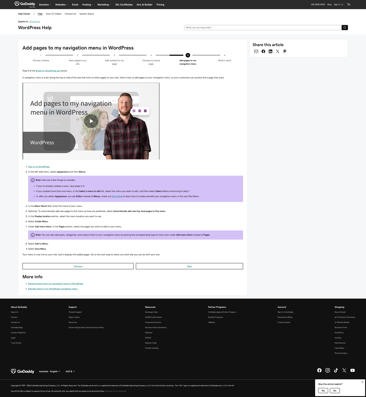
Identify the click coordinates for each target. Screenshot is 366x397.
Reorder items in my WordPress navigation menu (52, 289)
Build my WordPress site (48, 70)
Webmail (148, 332)
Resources (73, 322)
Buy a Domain (340, 312)
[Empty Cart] (349, 5)
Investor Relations (18, 332)
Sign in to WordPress (38, 166)
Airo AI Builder (145, 4)
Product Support (75, 312)
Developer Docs (151, 312)
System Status (86, 14)
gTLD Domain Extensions (345, 317)
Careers (14, 317)
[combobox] (263, 27)
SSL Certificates (124, 4)
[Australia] (25, 3)
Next (189, 266)
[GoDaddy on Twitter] (344, 372)
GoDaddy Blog (16, 327)
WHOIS (148, 338)
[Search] (345, 27)
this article (117, 196)
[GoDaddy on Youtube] (352, 372)
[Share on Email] (256, 51)
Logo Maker (339, 348)
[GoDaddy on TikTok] (336, 372)
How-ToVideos (53, 14)
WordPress (34, 21)
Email (75, 4)
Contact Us (70, 14)
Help (40, 14)
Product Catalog (151, 348)
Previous (78, 266)
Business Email (341, 327)
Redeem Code (151, 343)
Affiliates (211, 322)
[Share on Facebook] (263, 51)
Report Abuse (74, 317)
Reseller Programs (215, 317)
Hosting (338, 338)
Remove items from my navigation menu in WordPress (55, 283)
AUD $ (69, 371)
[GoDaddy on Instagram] (327, 372)
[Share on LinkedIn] (270, 51)
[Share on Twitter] (277, 51)
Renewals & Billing (285, 317)
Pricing (160, 4)
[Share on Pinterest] (284, 51)
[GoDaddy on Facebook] (319, 372)
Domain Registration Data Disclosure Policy (86, 327)
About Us (14, 312)
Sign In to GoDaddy (285, 312)
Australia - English (48, 371)
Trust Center (16, 343)
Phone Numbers (341, 353)
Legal (13, 338)
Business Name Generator (156, 327)
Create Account (284, 322)
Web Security (340, 343)
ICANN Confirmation (153, 317)
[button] (362, 382)
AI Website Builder (342, 322)
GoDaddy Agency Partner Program (222, 312)
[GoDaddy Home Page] (23, 371)
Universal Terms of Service (115, 391)
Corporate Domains (153, 322)
